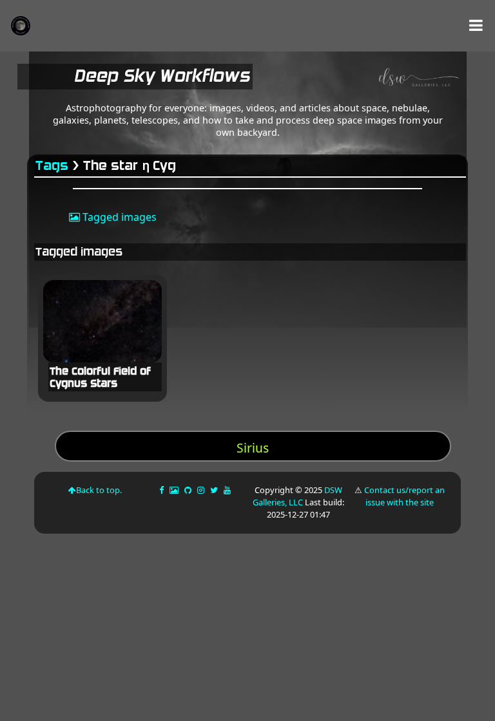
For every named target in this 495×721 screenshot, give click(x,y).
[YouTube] (228, 490)
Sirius (253, 447)
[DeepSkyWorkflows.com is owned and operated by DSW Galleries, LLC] (358, 79)
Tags (52, 166)
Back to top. (99, 490)
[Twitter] (215, 490)
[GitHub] (188, 490)
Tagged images (118, 217)
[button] (476, 25)
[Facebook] (162, 490)
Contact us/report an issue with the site (404, 496)
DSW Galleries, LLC (297, 496)
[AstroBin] (175, 490)
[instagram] (200, 490)
